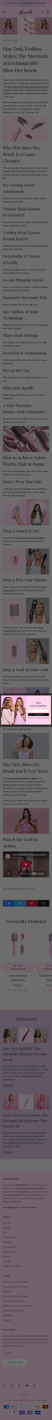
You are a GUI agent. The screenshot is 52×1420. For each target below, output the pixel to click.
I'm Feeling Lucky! (38, 714)
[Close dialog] (50, 697)
